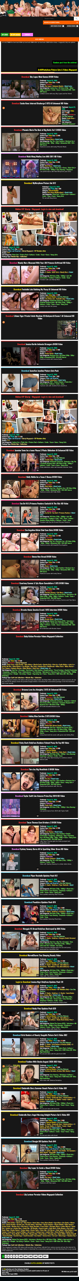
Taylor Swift (48, 805)
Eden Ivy (55, 664)
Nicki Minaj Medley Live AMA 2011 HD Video (44, 156)
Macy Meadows (60, 1232)
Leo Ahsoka (26, 666)
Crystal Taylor (6, 1226)
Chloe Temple (69, 1224)
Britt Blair (39, 1224)
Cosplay (58, 997)
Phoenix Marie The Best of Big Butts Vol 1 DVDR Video (44, 129)
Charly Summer (48, 1224)
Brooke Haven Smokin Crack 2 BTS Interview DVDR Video (44, 609)
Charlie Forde (37, 664)
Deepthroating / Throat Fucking (54, 670)
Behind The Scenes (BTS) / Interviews (62, 594)
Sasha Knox (70, 118)
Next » (46, 1256)
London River (50, 1232)
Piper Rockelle (64, 885)
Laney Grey (11, 1232)
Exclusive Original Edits (47, 302)
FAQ (8, 1274)
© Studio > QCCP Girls (52, 272)
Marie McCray (6, 1234)
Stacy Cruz (36, 668)
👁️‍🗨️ (50, 668)
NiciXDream (51, 666)
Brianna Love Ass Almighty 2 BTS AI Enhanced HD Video (44, 689)
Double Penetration (71, 670)
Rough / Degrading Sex (34, 674)
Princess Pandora (64, 513)
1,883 (20, 1256)
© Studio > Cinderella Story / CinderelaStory (59, 1097)
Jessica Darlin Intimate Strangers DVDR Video (44, 344)
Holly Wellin (48, 486)
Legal (11, 1274)
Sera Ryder (38, 1235)
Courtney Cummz (50, 592)
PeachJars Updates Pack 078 (44, 902)
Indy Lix (71, 664)
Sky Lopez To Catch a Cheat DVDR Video (44, 1167)
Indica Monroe (65, 1226)
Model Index (68, 86)
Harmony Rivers (55, 1226)
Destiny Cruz (16, 1226)
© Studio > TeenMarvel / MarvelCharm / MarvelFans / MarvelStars (54, 965)
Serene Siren (47, 1235)
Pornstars (49, 84)
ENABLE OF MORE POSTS (39, 1263)
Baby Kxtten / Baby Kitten (24, 664)
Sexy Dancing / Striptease (65, 169)
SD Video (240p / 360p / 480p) (50, 143)
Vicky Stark (63, 752)
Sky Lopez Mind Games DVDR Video (44, 76)
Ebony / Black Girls (69, 167)
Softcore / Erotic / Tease (52, 90)
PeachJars (62, 911)
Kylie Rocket (69, 1230)
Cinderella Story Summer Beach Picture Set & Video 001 (44, 1088)
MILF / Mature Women (57, 382)
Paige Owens (43, 1234)
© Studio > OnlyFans (51, 752)
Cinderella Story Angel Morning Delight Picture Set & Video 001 (44, 1114)
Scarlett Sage (18, 1235)
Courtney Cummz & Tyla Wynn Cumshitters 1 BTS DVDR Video (44, 583)
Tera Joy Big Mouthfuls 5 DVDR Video (44, 769)
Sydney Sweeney (50, 858)
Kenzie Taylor (35, 1230)
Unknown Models (58, 86)
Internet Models (53, 190)
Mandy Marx (64, 272)
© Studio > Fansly (60, 1099)
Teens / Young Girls (58, 196)
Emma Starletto (35, 1226)
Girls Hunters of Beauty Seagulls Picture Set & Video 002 (44, 1035)
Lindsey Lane (40, 1232)
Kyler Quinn (60, 1230)
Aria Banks (65, 1222)
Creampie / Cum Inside (26, 670)
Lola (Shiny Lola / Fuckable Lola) (55, 298)
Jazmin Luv (9, 1228)
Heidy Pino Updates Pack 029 (44, 1008)
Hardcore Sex (70, 141)
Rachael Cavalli (71, 1234)
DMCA (15, 1274)
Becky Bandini (11, 1224)
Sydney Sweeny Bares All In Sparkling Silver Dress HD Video (44, 849)
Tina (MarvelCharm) (63, 966)
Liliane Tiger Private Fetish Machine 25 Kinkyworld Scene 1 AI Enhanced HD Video (44, 317)
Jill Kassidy (34, 1228)
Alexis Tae (19, 1222)
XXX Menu (39, 39)
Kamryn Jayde (43, 1228)
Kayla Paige (6, 1230)
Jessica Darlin (49, 353)
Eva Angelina (49, 539)
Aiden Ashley (11, 1222)
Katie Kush (52, 1228)
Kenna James (25, 1230)
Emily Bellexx (63, 664)
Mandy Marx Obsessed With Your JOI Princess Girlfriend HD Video (44, 262)
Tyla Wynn (60, 592)
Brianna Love (49, 699)
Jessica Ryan (18, 1228)
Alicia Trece (11, 664)
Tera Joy (47, 778)
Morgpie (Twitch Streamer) (67, 938)
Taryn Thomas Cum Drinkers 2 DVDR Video (44, 822)
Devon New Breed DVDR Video (44, 556)
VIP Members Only (40, 251)
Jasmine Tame (49, 459)
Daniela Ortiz (47, 664)
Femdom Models (51, 270)
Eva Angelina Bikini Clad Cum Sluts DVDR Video (44, 530)
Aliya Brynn (28, 1222)
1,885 (30, 1256)
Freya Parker (45, 1226)
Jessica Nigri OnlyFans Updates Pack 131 (47, 981)
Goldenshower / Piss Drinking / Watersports (36, 672)
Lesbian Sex (54, 88)
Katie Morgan (61, 1228)
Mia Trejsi (34, 666)
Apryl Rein (57, 1222)
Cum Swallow (60, 141)
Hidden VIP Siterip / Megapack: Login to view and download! (39, 209)
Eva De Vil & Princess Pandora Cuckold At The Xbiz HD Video (44, 503)
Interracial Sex (8, 674)
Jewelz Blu (26, 1228)
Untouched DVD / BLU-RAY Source (55, 357)
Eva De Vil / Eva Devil (51, 513)
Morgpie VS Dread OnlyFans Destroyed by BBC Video (44, 928)
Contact (4, 1274)
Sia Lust (55, 1235)
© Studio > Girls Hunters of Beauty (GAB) (58, 1044)
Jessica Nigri (48, 995)
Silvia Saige (62, 1235)
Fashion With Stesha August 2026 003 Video (44, 1061)
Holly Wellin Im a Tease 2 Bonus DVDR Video (44, 476)
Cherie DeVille (59, 1224)
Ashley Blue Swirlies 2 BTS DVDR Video (44, 716)
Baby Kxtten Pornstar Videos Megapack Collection (43, 636)
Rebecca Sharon (16, 668)
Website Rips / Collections (19, 256)
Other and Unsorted (14, 251)
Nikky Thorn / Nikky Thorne (65, 666)
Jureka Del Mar (7, 666)
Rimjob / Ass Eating (20, 674)
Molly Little (24, 1234)
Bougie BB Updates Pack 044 (44, 1141)
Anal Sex (53, 488)
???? (8, 253)
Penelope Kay (52, 1234)
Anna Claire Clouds (47, 1222)
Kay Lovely (70, 1228)
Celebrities (49, 164)
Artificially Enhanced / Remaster (60, 300)
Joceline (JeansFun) (51, 380)
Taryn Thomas (49, 832)
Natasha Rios (42, 666)
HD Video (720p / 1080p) (48, 169)
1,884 (25, 1256)
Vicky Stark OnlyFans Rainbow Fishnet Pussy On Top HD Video (44, 742)
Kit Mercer (51, 1230)
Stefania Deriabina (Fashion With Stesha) (57, 1071)
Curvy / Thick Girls (56, 167)
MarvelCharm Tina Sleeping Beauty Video (44, 955)
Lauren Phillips (21, 1232)
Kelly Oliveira (17, 666)
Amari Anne (36, 1222)
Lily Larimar (31, 1232)
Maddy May (69, 1232)
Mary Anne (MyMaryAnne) (55, 192)
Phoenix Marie (49, 139)
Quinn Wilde (62, 1234)
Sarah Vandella (8, 1235)
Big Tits (52, 141)
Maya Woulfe (16, 1234)
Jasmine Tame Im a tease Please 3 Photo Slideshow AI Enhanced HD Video (44, 450)
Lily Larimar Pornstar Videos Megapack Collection (43, 1194)
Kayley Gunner (15, 1230)
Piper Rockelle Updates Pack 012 (44, 875)
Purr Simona (6, 668)
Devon (47, 566)
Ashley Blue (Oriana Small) (53, 725)
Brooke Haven (49, 619)
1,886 (35, 1256)
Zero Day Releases (67, 116)
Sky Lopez (48, 86)
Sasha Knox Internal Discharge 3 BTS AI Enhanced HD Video (44, 103)
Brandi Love (21, 1224)
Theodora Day (71, 1235)
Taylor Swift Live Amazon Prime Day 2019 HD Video (44, 795)
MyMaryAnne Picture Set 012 (44, 183)
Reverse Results (71, 26)
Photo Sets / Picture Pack (60, 194)
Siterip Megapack (27, 251)
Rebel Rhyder (27, 668)
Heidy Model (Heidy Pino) (65, 1019)
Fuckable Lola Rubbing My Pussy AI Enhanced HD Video (44, 289)
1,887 (40, 1256)
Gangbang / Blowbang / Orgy (12, 672)
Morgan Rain (34, 1234)
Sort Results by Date (56, 26)
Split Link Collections (18, 677)
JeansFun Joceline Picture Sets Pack (44, 370)
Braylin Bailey (30, 1224)
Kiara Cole (43, 1230)
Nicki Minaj (48, 166)
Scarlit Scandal (28, 1235)
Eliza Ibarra (25, 1226)
